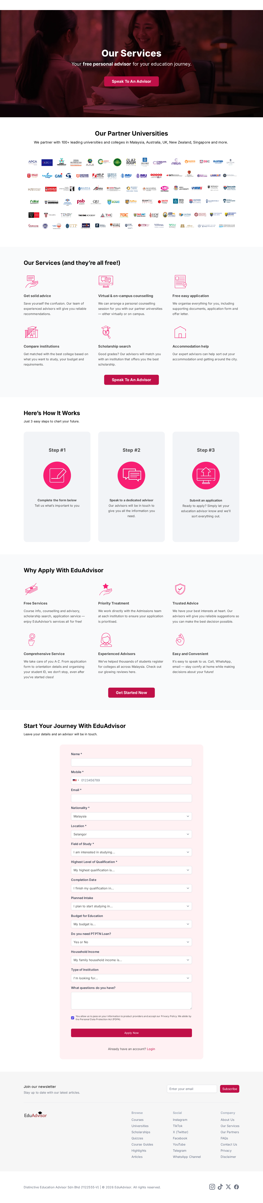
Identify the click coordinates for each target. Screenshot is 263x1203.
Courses (138, 1120)
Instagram (180, 1120)
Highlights (139, 1150)
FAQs (224, 1138)
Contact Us (229, 1144)
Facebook (180, 1138)
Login (151, 1049)
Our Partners (230, 1132)
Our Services (230, 1126)
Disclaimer (228, 1157)
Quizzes (137, 1138)
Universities (140, 1126)
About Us (227, 1120)
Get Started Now (131, 692)
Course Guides (142, 1144)
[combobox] (75, 780)
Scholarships (141, 1132)
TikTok (178, 1126)
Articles (137, 1157)
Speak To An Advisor (131, 81)
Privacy (226, 1150)
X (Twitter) (180, 1132)
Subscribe (229, 1089)
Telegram (180, 1150)
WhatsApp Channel (187, 1157)
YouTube (179, 1144)
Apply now (131, 1032)
